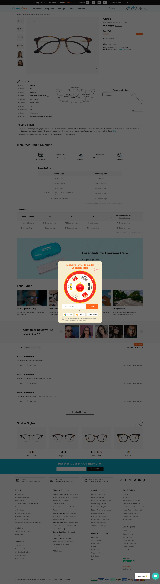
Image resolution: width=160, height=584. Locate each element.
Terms (98, 269)
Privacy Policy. (82, 320)
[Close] (99, 264)
